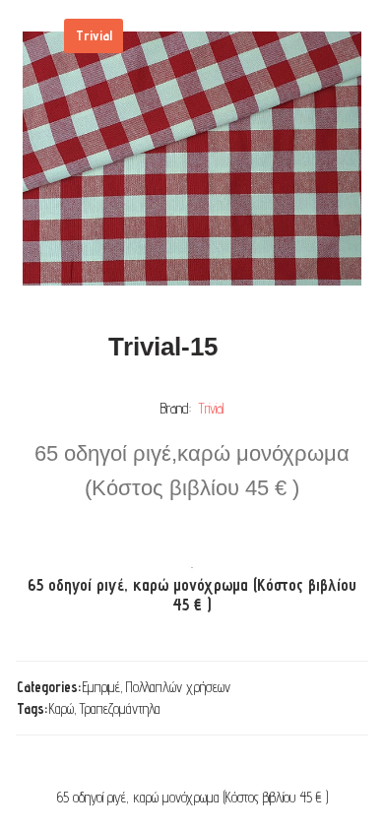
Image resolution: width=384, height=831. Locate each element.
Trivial (211, 408)
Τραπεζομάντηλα (120, 708)
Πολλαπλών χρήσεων (178, 686)
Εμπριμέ (101, 686)
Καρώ (61, 708)
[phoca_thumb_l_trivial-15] (192, 159)
